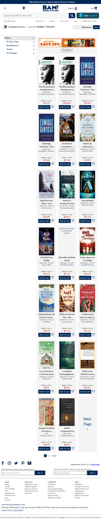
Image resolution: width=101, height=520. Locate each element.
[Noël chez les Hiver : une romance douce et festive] (46, 184)
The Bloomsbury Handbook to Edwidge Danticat (46, 88)
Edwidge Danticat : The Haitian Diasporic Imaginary (87, 88)
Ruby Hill (47, 379)
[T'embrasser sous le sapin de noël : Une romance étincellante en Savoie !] (87, 298)
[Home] (50, 8)
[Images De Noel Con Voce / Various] (46, 412)
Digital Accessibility (54, 498)
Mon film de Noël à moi (67, 258)
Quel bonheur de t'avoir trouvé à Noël (46, 316)
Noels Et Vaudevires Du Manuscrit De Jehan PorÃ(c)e (67, 202)
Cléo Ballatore (88, 322)
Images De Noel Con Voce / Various (46, 430)
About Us (51, 487)
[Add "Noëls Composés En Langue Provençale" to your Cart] (67, 449)
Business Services (31, 489)
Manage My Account (82, 487)
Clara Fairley (88, 151)
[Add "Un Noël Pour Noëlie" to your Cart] (46, 278)
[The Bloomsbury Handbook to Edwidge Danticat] (46, 70)
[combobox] (40, 15)
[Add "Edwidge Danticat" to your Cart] (87, 107)
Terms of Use (73, 517)
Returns (78, 498)
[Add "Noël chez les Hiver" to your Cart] (46, 221)
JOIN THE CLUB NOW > (12, 510)
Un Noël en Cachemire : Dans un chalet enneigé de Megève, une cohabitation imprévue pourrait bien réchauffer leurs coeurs (67, 145)
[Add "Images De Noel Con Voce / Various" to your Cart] (46, 449)
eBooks (7, 487)
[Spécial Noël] (87, 184)
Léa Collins (47, 265)
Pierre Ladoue (88, 205)
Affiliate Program (31, 487)
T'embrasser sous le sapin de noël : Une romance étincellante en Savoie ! (87, 316)
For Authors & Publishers (56, 491)
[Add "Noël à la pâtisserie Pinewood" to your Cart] (87, 164)
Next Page (88, 424)
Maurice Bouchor (88, 379)
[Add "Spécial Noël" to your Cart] (87, 221)
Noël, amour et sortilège (87, 258)
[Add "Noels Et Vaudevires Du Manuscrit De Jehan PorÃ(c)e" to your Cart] (67, 221)
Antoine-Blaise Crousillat (68, 437)
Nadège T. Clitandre (88, 94)
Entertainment (10, 495)
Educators (40, 21)
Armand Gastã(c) (68, 208)
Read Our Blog (53, 495)
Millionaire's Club (90, 21)
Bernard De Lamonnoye (67, 380)
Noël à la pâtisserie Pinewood (87, 145)
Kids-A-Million (10, 489)
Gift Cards (64, 21)
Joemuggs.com (62, 517)
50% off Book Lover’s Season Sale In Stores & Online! (52, 2)
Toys (6, 498)
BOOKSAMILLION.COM (47, 517)
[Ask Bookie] (88, 15)
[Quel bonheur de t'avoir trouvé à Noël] (46, 298)
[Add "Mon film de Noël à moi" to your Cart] (67, 278)
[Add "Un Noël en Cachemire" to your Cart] (67, 164)
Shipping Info (79, 493)
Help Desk (78, 484)
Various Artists (47, 436)
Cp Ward (47, 322)
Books (7, 484)
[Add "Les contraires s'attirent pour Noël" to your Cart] (46, 392)
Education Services (31, 491)
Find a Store (52, 484)
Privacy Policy (96, 517)
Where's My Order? (82, 495)
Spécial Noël (88, 200)
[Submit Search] (72, 15)
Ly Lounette (68, 322)
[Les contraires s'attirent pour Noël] (46, 355)
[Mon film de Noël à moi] (67, 241)
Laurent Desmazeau (68, 151)
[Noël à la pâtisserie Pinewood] (87, 127)
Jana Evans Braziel (47, 94)
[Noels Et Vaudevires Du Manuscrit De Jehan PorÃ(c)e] (67, 184)
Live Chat (96, 464)
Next (54, 456)
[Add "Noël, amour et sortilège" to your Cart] (87, 278)
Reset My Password (82, 489)
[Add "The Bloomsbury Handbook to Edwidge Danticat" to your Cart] (46, 107)
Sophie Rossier (88, 265)
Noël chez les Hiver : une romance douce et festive (46, 202)
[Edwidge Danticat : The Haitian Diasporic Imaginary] (87, 70)
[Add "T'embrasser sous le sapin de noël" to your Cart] (87, 335)
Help (76, 21)
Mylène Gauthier (68, 265)
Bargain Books (10, 493)
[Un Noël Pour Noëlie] (46, 241)
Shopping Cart (80, 491)
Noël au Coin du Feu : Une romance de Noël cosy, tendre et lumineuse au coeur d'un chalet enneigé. (67, 316)
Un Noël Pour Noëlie (46, 258)
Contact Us (51, 493)
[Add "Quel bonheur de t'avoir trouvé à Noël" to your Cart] (46, 335)
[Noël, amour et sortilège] (87, 241)
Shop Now (67, 50)
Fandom (8, 500)
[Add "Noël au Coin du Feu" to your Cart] (67, 335)
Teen (6, 491)
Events (52, 21)
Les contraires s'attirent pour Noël (46, 373)
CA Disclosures (84, 517)
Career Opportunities (55, 489)
